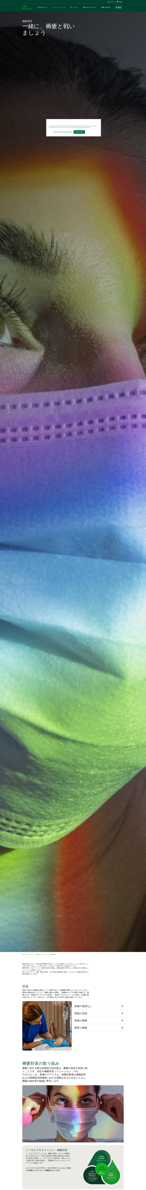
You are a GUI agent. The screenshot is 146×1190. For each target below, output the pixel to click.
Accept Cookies (79, 132)
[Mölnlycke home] (27, 7)
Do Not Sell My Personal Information (63, 132)
